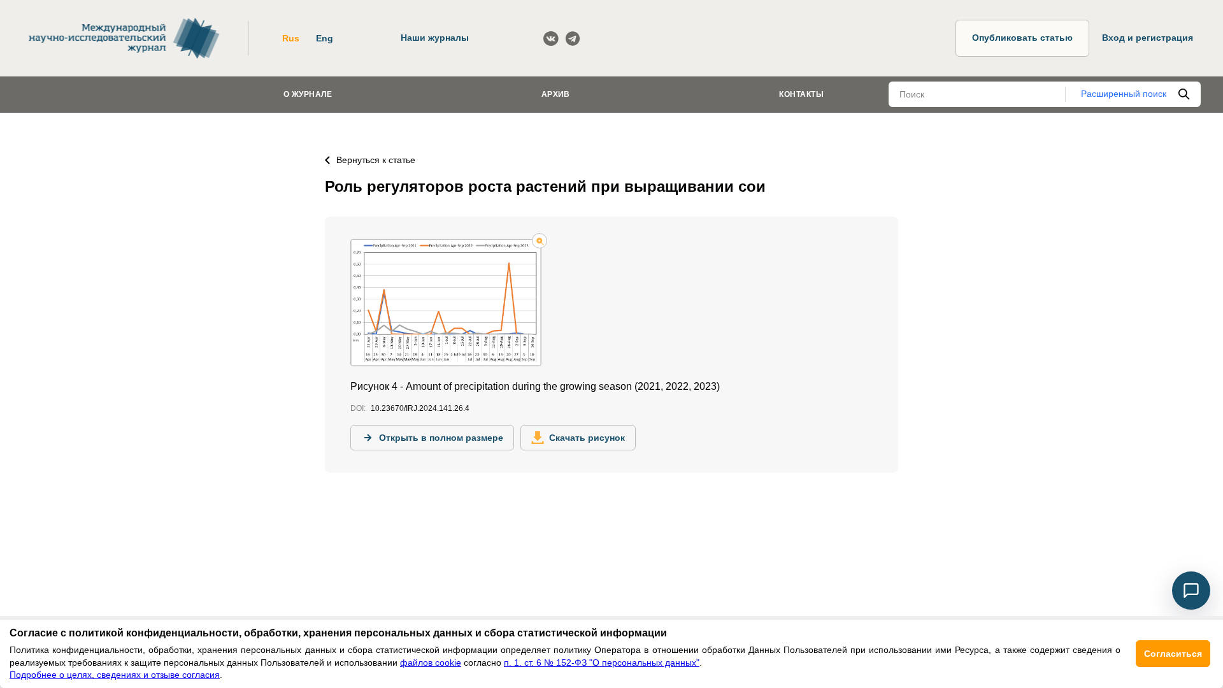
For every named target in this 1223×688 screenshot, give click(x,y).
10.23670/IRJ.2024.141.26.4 (420, 408)
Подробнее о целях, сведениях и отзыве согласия (115, 675)
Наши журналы (435, 37)
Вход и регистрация (1147, 37)
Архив (555, 94)
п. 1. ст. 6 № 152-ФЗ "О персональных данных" (601, 662)
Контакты (801, 94)
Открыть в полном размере (441, 438)
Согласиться (1173, 654)
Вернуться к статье (375, 160)
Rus (290, 38)
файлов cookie (430, 662)
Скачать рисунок (587, 438)
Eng (324, 38)
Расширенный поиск (1123, 94)
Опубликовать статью (1022, 37)
